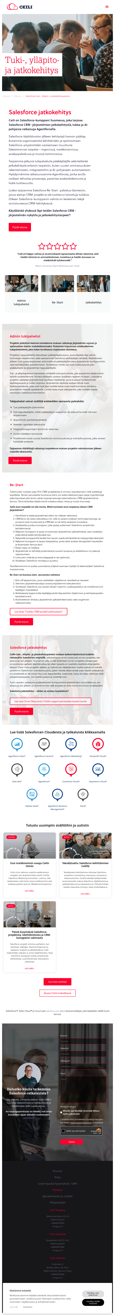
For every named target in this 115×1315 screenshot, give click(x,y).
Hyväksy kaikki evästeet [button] (93, 1302)
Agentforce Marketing (71, 756)
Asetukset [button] (27, 1306)
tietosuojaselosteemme (81, 1122)
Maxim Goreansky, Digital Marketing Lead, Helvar (57, 265)
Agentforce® (44, 781)
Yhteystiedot (57, 1202)
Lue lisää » (29, 891)
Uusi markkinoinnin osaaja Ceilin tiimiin (29, 864)
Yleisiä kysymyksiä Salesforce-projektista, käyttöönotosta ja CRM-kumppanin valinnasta (29, 935)
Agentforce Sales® (17, 756)
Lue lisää (14, 1306)
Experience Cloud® (98, 781)
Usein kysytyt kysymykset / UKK (57, 1183)
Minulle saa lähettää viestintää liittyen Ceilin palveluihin (81, 1112)
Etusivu (7, 96)
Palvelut (17, 96)
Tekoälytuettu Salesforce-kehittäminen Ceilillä (85, 864)
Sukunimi (64, 1048)
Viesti (62, 1073)
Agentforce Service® (43, 756)
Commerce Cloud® (71, 781)
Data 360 (17, 781)
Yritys (57, 1177)
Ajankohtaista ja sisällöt (58, 1196)
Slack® (83, 806)
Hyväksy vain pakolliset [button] (93, 1294)
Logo (19, 5)
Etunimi (63, 1035)
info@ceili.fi (28, 1117)
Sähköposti (65, 1060)
